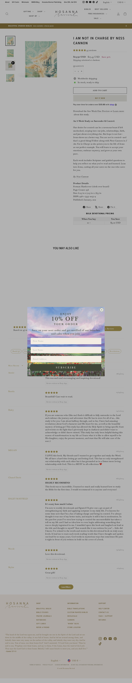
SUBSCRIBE (66, 367)
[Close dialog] (102, 310)
